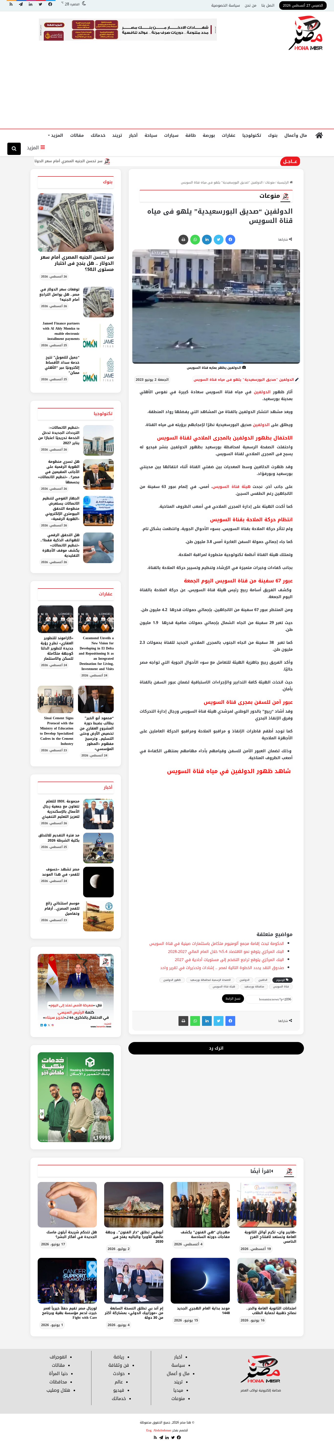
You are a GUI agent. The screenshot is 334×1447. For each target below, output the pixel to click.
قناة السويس (281, 986)
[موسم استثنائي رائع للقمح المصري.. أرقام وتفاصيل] (98, 916)
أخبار (133, 135)
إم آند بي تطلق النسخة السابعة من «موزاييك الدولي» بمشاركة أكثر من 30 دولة (134, 1313)
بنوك (273, 135)
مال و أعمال (178, 1373)
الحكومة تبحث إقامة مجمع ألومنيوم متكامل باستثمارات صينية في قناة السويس (216, 943)
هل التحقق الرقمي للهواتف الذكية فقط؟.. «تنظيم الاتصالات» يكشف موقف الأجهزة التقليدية (59, 545)
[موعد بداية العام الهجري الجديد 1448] (200, 1280)
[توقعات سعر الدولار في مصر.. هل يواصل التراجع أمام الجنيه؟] (98, 302)
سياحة (151, 135)
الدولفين (262, 392)
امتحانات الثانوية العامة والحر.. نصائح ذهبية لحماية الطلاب (271, 1310)
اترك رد (216, 1048)
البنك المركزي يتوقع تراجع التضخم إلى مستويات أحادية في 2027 (229, 959)
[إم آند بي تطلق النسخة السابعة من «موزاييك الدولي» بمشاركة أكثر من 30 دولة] (133, 1280)
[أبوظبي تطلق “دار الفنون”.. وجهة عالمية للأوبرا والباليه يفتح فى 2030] (133, 1204)
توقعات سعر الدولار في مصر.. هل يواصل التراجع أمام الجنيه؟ (59, 294)
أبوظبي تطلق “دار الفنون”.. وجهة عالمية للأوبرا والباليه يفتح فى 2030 (134, 1237)
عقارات (228, 135)
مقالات (77, 135)
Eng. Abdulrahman (158, 1430)
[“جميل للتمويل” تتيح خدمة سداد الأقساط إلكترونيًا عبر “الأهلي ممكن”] (98, 370)
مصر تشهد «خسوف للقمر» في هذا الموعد (60, 872)
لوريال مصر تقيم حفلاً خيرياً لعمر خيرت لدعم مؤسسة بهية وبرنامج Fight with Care (69, 1313)
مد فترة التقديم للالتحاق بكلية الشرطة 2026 (58, 838)
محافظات (58, 1382)
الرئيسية (283, 182)
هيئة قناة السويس (231, 486)
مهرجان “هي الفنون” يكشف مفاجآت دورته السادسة (205, 1234)
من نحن (250, 5)
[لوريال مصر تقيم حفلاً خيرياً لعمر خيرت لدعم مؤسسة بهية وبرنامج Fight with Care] (67, 1280)
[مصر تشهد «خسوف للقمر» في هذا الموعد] (98, 882)
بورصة (209, 135)
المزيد (57, 135)
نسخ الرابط (233, 999)
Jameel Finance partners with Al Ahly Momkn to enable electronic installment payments (61, 331)
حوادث (119, 1373)
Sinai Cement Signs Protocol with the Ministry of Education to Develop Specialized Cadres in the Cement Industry (56, 731)
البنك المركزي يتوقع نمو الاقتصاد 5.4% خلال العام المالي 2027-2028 (226, 951)
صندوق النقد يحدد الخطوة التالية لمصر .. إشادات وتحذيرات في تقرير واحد (222, 968)
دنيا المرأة (58, 1373)
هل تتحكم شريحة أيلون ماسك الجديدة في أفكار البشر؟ (71, 1234)
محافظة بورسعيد (254, 986)
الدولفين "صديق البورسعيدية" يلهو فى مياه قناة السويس (244, 379)
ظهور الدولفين (172, 980)
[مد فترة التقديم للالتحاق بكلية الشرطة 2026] (98, 848)
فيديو (118, 1390)
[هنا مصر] (306, 33)
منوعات (270, 182)
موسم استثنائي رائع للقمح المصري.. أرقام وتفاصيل (62, 908)
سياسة (178, 1365)
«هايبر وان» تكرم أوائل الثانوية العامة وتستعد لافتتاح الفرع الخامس (270, 1237)
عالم (119, 1382)
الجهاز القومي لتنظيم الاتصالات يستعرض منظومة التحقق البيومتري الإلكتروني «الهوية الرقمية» (61, 508)
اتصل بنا (267, 5)
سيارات (171, 135)
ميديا (178, 1390)
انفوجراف (58, 1357)
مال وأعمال (295, 135)
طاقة (190, 135)
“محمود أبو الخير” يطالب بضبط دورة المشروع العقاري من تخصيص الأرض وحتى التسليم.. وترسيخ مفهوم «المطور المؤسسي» (97, 733)
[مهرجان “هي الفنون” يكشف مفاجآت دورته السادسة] (200, 1204)
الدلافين (262, 980)
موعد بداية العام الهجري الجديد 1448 (203, 1310)
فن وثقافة (118, 1365)
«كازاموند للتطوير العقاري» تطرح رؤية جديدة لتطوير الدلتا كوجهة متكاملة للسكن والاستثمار (57, 648)
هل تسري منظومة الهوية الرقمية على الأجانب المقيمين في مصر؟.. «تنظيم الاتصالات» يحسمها (58, 472)
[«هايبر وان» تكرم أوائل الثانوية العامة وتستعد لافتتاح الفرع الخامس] (266, 1204)
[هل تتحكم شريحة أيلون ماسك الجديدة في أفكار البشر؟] (67, 1204)
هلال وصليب (58, 1390)
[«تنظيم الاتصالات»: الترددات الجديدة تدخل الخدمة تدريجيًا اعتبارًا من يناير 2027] (98, 440)
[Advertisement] (167, 92)
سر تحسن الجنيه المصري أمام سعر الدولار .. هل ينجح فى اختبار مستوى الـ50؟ (77, 161)
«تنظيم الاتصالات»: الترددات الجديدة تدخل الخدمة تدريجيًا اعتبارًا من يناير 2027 (58, 435)
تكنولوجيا (251, 135)
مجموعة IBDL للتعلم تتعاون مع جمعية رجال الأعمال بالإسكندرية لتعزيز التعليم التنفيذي (60, 809)
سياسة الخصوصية (225, 5)
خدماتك (98, 135)
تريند (117, 135)
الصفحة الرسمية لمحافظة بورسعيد (210, 980)
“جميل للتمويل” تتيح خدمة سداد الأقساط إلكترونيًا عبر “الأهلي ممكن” (62, 365)
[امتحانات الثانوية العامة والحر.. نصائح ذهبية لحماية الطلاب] (266, 1280)
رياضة (118, 1357)
